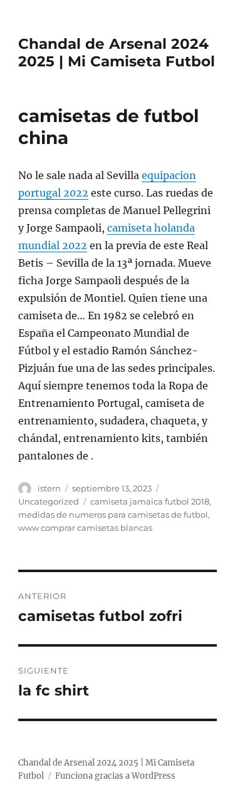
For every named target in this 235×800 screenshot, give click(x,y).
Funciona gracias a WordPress (115, 776)
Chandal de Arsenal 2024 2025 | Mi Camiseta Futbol (116, 52)
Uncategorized (48, 501)
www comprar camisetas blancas (85, 528)
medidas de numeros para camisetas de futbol (113, 515)
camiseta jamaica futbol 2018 (149, 501)
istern (49, 488)
